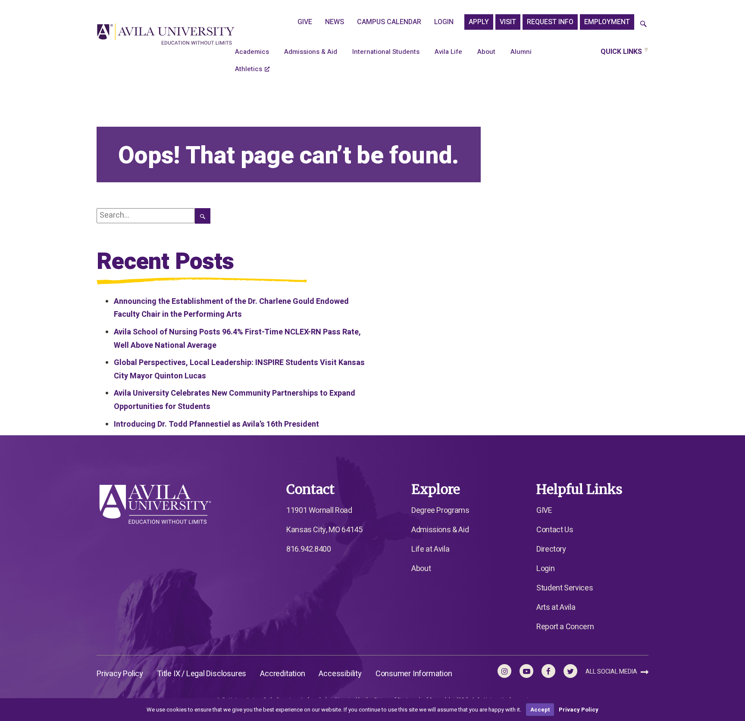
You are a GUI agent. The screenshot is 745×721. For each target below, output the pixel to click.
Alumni (521, 51)
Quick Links (621, 52)
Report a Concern (565, 627)
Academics (252, 51)
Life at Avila (430, 549)
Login (444, 22)
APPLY (479, 22)
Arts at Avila (555, 607)
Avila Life (448, 51)
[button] (643, 24)
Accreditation (282, 674)
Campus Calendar (389, 22)
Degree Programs (440, 510)
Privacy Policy (120, 674)
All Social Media (612, 671)
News (334, 22)
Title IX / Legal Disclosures (201, 674)
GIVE (304, 22)
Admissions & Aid (310, 51)
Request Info (550, 22)
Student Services (564, 588)
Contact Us (554, 530)
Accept (540, 709)
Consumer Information (414, 674)
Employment (607, 22)
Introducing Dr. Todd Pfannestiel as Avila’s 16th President (216, 424)
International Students (385, 51)
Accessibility (340, 674)
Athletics (248, 69)
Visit (508, 22)
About (486, 51)
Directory (551, 549)
